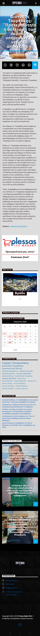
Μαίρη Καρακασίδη (20, 381)
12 (15, 336)
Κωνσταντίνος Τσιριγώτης (23, 376)
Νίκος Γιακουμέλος (7, 381)
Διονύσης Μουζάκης (8, 388)
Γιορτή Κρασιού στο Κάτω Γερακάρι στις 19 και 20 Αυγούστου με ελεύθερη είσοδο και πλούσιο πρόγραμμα (18, 418)
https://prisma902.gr (12, 580)
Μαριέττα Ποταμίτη (9, 469)
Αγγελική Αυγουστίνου (10, 371)
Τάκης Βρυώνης (31, 381)
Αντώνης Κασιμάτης (19, 383)
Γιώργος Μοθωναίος (22, 386)
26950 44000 (10, 584)
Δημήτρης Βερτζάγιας (9, 378)
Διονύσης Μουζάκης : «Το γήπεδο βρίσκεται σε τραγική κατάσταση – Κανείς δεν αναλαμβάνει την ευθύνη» (20, 457)
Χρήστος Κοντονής (26, 371)
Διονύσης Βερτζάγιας (8, 386)
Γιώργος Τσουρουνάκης (15, 363)
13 (20, 336)
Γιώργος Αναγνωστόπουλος (12, 503)
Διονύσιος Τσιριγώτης (21, 388)
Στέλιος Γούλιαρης (7, 383)
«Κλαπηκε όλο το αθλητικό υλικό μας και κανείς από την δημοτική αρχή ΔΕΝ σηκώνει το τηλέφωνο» (20, 490)
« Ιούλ (15, 350)
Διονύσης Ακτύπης (8, 373)
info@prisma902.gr (12, 588)
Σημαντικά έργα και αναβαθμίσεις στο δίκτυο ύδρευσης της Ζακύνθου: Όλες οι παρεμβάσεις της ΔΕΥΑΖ (18, 425)
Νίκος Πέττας (22, 378)
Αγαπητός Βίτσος (8, 376)
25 (10, 342)
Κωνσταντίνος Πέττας (12, 368)
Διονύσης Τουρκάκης (18, 226)
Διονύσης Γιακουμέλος (23, 373)
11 (10, 336)
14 (25, 336)
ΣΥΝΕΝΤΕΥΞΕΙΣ (8, 445)
